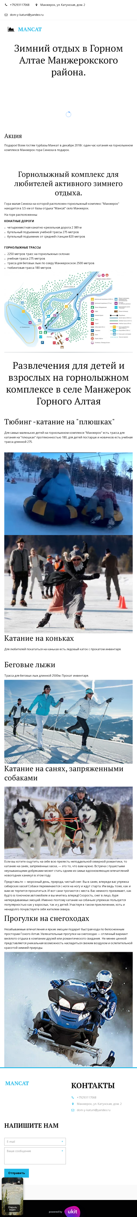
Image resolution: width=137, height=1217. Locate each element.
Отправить (16, 1173)
